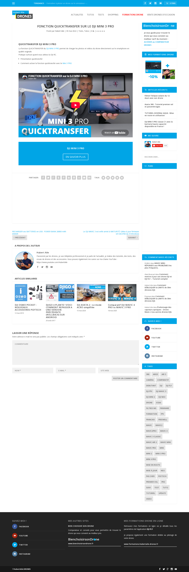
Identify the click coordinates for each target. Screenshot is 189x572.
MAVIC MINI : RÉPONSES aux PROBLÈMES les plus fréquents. (158, 265)
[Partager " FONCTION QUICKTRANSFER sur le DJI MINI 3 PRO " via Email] (84, 177)
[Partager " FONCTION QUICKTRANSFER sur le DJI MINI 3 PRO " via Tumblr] (58, 177)
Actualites (77, 15)
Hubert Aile (59, 31)
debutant (151, 385)
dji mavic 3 (161, 391)
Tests (101, 15)
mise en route (153, 465)
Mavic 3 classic (153, 436)
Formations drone (132, 15)
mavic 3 (163, 431)
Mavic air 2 (151, 442)
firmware (164, 408)
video (149, 499)
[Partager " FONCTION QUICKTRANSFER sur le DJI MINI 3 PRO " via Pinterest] (63, 177)
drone (149, 402)
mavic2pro (151, 431)
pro (163, 482)
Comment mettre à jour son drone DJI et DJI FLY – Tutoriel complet (158, 276)
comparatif (163, 380)
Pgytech (162, 476)
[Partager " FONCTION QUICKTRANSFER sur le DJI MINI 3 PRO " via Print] (89, 177)
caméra (150, 380)
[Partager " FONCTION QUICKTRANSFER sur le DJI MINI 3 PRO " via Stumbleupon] (79, 177)
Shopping (113, 15)
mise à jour (151, 470)
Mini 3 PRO (67, 63)
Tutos (90, 15)
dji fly (169, 385)
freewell (162, 419)
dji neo (162, 397)
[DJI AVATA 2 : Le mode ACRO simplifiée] (91, 292)
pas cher (150, 476)
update (162, 493)
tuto (165, 487)
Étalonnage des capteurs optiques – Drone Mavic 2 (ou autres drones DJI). (158, 309)
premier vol (152, 482)
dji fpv (149, 391)
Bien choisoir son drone (81, 526)
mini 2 (149, 453)
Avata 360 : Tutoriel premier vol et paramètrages (159, 105)
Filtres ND (151, 408)
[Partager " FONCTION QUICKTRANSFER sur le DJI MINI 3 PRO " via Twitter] (48, 177)
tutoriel (150, 493)
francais (150, 419)
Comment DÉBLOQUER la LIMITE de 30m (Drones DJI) (158, 287)
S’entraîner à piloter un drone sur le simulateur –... (66, 3)
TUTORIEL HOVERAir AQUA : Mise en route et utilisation (159, 114)
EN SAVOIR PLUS (75, 157)
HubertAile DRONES (22, 569)
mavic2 (159, 425)
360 (147, 374)
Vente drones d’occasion (161, 15)
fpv (162, 414)
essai (158, 402)
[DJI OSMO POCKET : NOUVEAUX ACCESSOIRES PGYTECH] (29, 292)
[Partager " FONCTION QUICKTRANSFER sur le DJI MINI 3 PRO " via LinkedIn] (68, 177)
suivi (148, 487)
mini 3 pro (160, 453)
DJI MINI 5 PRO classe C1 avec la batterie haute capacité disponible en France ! (159, 124)
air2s (155, 374)
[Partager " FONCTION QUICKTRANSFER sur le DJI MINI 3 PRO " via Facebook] (43, 177)
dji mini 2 (150, 397)
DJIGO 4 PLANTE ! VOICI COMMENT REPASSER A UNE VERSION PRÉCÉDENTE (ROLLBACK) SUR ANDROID (59, 311)
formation (151, 414)
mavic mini (165, 442)
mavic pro (151, 448)
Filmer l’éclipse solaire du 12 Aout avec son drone (157, 96)
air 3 (164, 374)
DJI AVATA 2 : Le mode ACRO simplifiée (89, 306)
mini (162, 448)
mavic (149, 425)
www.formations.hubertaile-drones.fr (141, 544)
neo (163, 470)
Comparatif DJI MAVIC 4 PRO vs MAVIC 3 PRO (121, 306)
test (156, 487)
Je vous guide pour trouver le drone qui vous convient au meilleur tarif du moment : (157, 39)
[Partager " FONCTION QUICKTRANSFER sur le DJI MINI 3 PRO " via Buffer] (73, 177)
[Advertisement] (75, 205)
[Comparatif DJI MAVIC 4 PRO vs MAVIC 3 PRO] (122, 292)
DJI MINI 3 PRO (52, 48)
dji (161, 385)
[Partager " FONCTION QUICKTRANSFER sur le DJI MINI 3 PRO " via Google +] (53, 177)
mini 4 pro (151, 459)
